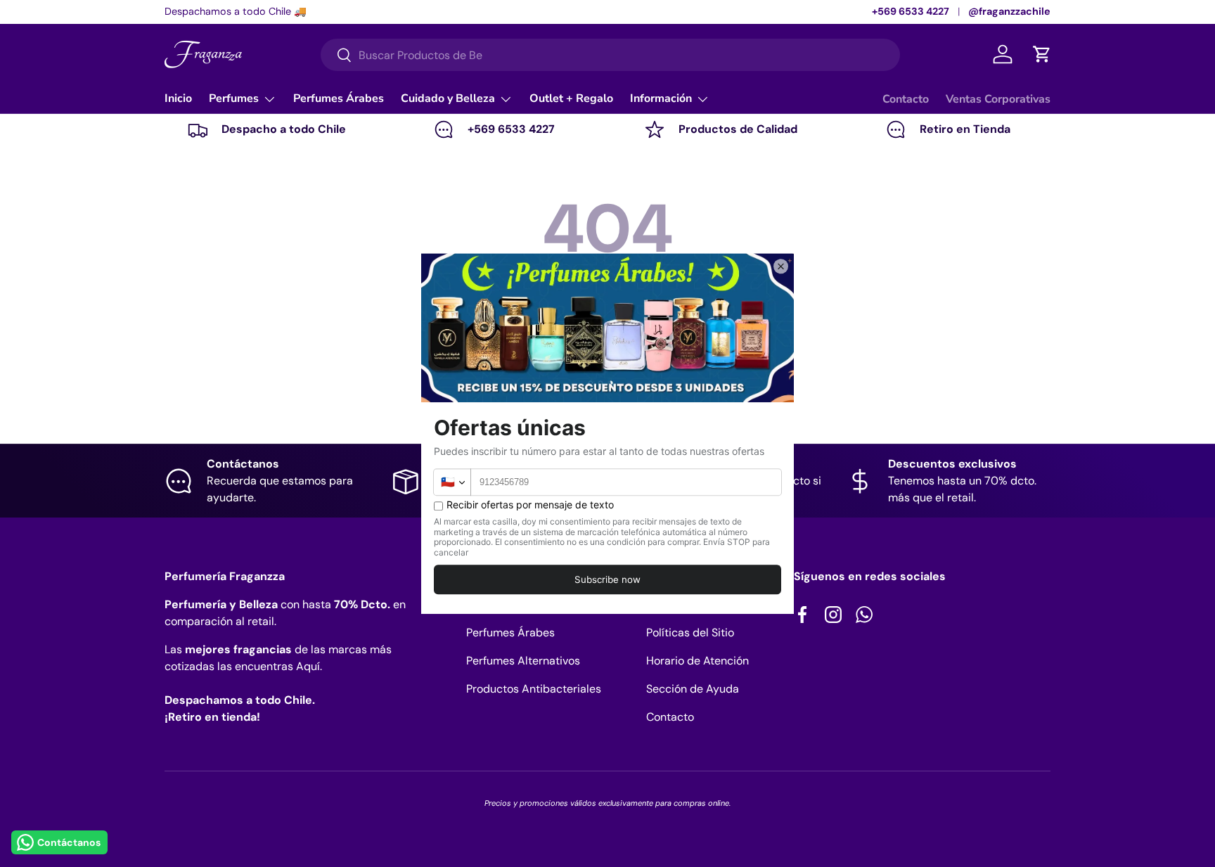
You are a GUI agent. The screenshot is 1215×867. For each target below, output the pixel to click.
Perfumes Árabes (338, 98)
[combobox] (611, 55)
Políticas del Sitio (690, 632)
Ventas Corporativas (998, 99)
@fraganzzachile (1009, 11)
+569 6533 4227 (910, 11)
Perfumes (234, 98)
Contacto (905, 99)
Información (661, 98)
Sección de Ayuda (692, 688)
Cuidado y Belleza (448, 98)
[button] (1042, 54)
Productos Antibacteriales (533, 688)
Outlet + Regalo (571, 98)
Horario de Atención (697, 660)
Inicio (178, 98)
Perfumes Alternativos (523, 660)
